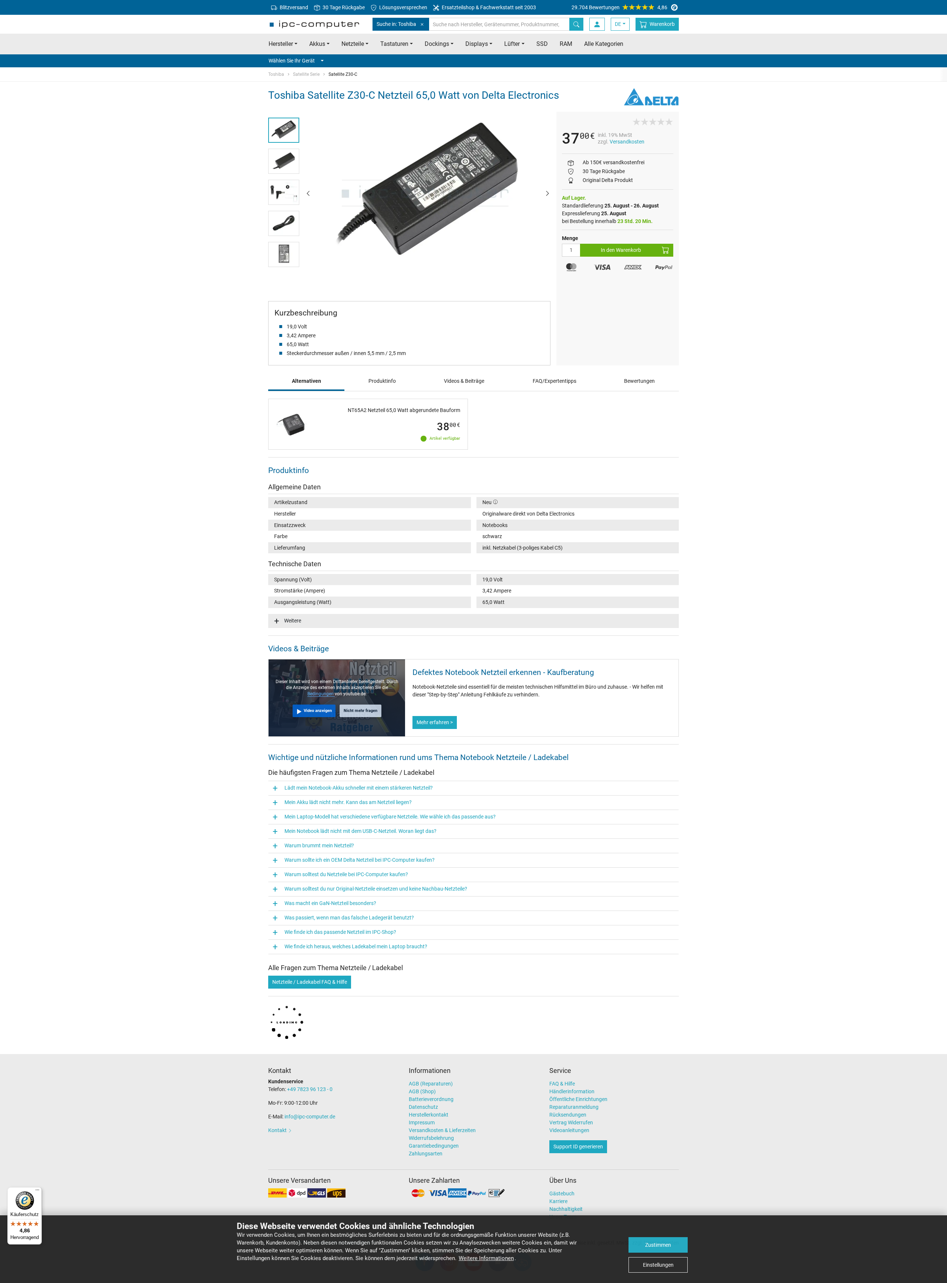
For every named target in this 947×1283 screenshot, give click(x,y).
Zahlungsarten (425, 1154)
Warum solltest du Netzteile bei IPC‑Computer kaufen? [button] (346, 874)
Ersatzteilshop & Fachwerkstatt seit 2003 (488, 7)
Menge (570, 238)
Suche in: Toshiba (396, 24)
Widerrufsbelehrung (431, 1138)
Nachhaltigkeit (566, 1209)
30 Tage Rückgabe (343, 7)
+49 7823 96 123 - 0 (310, 1089)
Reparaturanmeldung (574, 1107)
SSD (542, 43)
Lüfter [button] (512, 43)
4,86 (619, 7)
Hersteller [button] (281, 43)
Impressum (422, 1122)
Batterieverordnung (431, 1099)
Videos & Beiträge (464, 381)
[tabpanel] (427, 193)
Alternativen (306, 381)
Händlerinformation (571, 1091)
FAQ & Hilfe (562, 1084)
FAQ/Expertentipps (554, 381)
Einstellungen (658, 1265)
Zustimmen (658, 1245)
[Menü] (37, 1191)
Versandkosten (627, 142)
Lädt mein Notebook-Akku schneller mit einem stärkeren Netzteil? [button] (358, 788)
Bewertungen (639, 381)
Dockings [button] (437, 43)
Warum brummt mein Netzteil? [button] (319, 845)
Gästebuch (561, 1193)
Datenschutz (423, 1107)
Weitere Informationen (486, 1258)
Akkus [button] (317, 43)
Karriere (558, 1201)
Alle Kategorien (603, 43)
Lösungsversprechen (402, 7)
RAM (566, 43)
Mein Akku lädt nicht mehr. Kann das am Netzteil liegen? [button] (348, 802)
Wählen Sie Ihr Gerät (292, 61)
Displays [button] (476, 43)
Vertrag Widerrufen (571, 1122)
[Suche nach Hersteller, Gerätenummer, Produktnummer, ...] (576, 24)
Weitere (292, 621)
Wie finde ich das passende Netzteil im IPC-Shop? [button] (340, 932)
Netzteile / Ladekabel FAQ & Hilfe (309, 982)
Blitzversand (293, 7)
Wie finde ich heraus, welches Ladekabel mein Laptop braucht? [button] (355, 946)
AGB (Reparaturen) (431, 1084)
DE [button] (618, 24)
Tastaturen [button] (394, 43)
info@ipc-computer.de (309, 1117)
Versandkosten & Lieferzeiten (442, 1130)
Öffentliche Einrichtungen (578, 1099)
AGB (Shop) (422, 1091)
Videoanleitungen (569, 1130)
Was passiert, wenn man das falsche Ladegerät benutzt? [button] (349, 918)
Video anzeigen (318, 710)
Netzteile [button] (352, 43)
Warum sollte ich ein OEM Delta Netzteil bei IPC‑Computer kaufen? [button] (359, 860)
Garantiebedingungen (434, 1146)
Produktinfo (382, 381)
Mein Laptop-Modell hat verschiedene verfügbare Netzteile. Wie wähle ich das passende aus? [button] (390, 817)
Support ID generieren (578, 1146)
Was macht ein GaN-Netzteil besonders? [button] (330, 903)
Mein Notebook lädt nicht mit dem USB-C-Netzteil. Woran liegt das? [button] (360, 831)
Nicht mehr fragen (360, 710)
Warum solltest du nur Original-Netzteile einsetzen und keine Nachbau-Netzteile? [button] (375, 889)
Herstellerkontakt (428, 1115)
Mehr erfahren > (435, 722)
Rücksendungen (567, 1115)
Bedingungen (321, 693)
